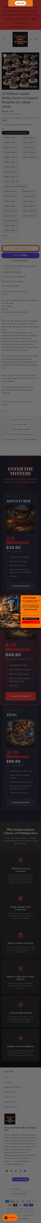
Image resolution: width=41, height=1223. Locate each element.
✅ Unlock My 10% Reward (30, 618)
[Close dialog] (39, 596)
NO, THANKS (30, 625)
